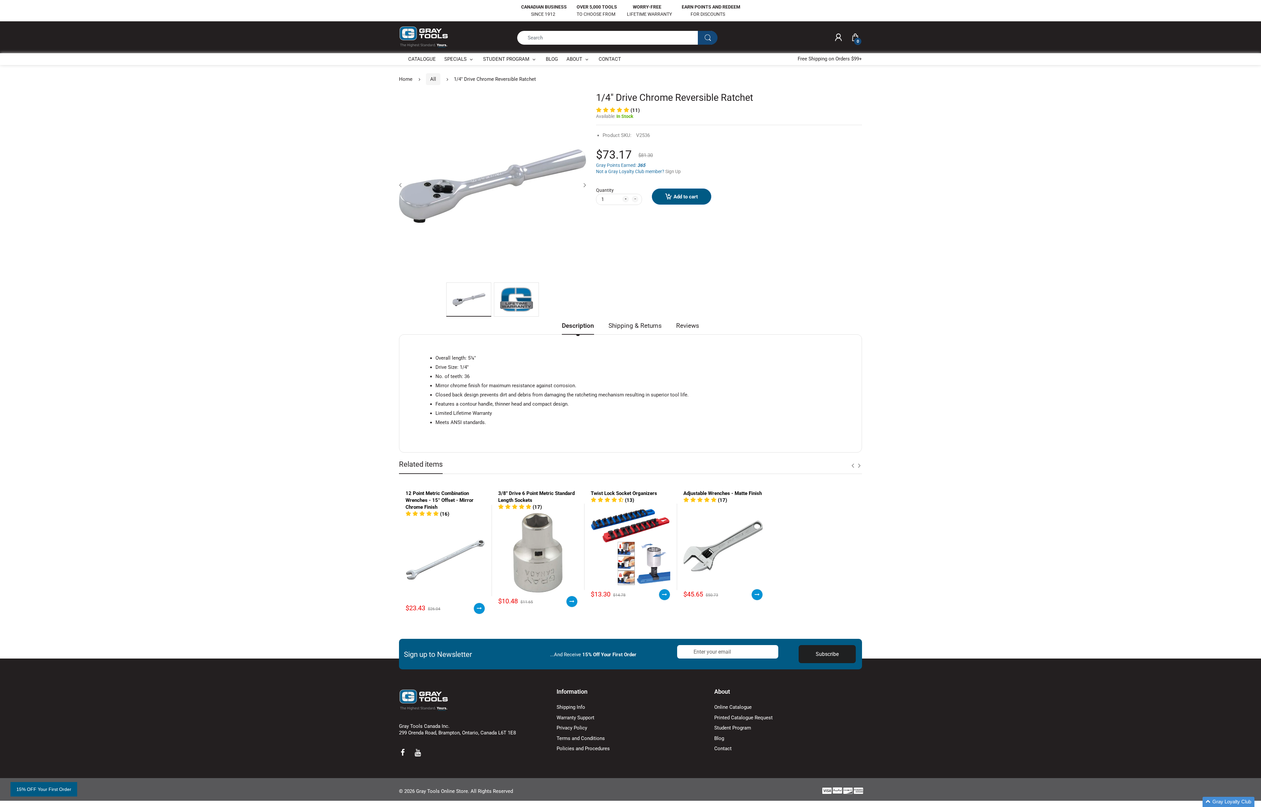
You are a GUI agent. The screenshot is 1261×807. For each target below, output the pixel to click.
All (433, 79)
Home (405, 79)
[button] (618, 110)
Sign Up (673, 171)
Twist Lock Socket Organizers (624, 493)
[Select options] (479, 608)
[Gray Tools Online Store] (423, 37)
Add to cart (686, 197)
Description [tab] (578, 325)
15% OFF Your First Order (43, 789)
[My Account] (838, 38)
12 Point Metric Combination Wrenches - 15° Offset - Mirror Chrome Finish (440, 500)
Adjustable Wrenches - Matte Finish (722, 493)
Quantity (605, 190)
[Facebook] (402, 752)
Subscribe (827, 654)
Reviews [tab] (687, 325)
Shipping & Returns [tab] (635, 325)
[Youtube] (417, 752)
